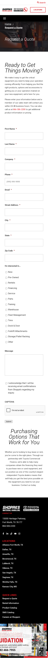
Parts (10, 299)
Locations (38, 10)
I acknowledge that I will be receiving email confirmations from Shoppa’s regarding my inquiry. (22, 388)
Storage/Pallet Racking (19, 336)
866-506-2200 (19, 109)
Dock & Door (14, 325)
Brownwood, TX (9, 559)
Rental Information (10, 603)
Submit (8, 422)
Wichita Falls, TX (9, 582)
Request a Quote (9, 598)
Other (10, 342)
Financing (12, 288)
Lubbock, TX (7, 563)
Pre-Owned (13, 277)
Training (11, 304)
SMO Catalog (8, 612)
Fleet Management (17, 315)
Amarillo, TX (7, 554)
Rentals (11, 282)
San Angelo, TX (9, 573)
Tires (10, 320)
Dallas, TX (6, 549)
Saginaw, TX (7, 577)
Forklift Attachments (17, 331)
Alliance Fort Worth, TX (12, 545)
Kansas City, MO (9, 586)
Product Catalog (9, 608)
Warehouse (13, 309)
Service (11, 293)
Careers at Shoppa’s (11, 617)
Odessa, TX (7, 568)
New (10, 272)
